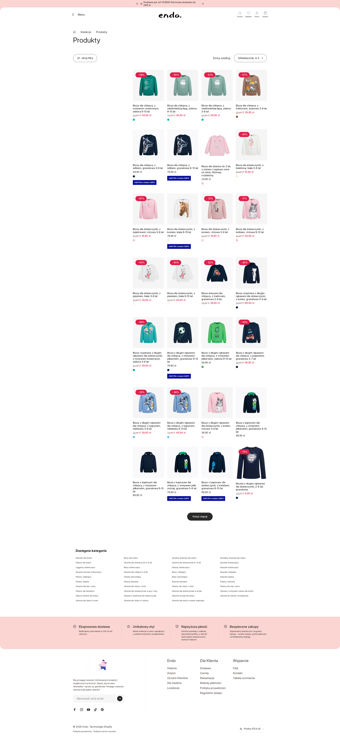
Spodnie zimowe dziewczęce (88, 572)
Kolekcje (86, 32)
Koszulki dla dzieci (84, 558)
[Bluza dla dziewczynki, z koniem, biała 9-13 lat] (182, 209)
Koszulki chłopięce (228, 572)
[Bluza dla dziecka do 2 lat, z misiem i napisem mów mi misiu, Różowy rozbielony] (217, 145)
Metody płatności (210, 683)
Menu (81, 14)
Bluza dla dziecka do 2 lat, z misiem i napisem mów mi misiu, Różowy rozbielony (216, 171)
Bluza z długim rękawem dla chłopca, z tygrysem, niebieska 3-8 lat (147, 425)
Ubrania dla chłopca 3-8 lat (136, 572)
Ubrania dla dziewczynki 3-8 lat (138, 562)
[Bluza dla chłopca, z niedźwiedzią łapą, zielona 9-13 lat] (182, 85)
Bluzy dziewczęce (132, 567)
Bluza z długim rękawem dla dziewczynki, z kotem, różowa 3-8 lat (216, 425)
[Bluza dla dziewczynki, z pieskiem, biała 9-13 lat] (182, 273)
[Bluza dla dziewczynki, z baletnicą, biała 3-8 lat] (251, 145)
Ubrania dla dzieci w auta (87, 600)
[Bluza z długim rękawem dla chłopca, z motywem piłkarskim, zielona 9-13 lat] (217, 332)
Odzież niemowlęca (132, 577)
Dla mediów (174, 683)
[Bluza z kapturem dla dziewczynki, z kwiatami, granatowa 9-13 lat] (217, 462)
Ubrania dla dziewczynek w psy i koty (141, 591)
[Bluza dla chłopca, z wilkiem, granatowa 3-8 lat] (148, 145)
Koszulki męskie (227, 577)
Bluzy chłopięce (179, 572)
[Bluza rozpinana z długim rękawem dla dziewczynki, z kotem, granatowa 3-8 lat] (251, 273)
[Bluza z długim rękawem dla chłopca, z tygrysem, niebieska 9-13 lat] (182, 402)
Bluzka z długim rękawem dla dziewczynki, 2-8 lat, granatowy (250, 486)
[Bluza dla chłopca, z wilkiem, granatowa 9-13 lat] (182, 145)
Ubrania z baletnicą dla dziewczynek (140, 596)
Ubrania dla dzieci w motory (136, 600)
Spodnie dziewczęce (229, 562)
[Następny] (203, 3)
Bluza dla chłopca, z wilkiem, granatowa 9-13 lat (182, 167)
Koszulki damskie (179, 581)
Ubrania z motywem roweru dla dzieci (237, 591)
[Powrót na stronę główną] (74, 32)
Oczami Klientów (177, 678)
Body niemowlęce (180, 577)
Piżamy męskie (82, 581)
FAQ (235, 668)
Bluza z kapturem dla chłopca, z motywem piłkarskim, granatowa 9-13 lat (251, 427)
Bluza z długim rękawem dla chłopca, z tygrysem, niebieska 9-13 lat (181, 425)
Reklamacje (207, 678)
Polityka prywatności (213, 688)
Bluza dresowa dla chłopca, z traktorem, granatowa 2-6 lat (213, 296)
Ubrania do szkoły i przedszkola (234, 596)
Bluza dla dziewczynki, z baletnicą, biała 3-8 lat (250, 167)
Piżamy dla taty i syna (230, 586)
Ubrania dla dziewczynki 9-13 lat (186, 562)
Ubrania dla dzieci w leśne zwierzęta (188, 600)
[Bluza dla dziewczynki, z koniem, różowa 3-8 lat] (217, 209)
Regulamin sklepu (211, 693)
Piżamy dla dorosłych (85, 591)
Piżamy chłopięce (83, 577)
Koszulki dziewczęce (229, 567)
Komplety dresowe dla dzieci (233, 558)
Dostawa (205, 668)
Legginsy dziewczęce (85, 567)
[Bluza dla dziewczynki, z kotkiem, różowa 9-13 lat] (251, 209)
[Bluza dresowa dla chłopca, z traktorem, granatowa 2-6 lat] (217, 273)
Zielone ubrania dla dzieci (87, 596)
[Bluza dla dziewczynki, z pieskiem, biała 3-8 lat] (148, 273)
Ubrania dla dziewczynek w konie (187, 591)
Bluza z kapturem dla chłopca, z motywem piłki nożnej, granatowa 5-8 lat (182, 485)
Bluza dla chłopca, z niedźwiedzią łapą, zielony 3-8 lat (216, 108)
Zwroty (204, 673)
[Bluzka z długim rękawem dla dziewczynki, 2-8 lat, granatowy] (251, 463)
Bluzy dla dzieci (131, 558)
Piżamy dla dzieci (83, 562)
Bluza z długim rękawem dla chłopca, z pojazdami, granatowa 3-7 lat (250, 355)
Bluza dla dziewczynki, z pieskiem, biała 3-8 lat (147, 295)
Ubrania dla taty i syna (85, 586)
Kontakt (237, 673)
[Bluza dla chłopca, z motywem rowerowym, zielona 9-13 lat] (148, 85)
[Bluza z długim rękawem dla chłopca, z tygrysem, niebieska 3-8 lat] (148, 402)
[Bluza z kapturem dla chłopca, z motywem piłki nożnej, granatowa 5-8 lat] (182, 462)
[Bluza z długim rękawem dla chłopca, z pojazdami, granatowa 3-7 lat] (251, 332)
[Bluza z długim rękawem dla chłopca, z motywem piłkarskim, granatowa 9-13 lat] (182, 332)
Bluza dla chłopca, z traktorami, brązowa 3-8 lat (251, 107)
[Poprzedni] (137, 3)
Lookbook (173, 688)
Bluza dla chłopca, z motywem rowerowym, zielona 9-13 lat (146, 108)
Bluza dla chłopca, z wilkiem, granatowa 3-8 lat (148, 167)
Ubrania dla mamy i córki (135, 586)
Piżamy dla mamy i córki (182, 586)
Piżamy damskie (131, 581)
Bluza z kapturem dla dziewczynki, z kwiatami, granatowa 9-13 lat (215, 485)
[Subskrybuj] (119, 698)
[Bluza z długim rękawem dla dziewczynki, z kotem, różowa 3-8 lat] (217, 402)
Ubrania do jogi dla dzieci (183, 596)
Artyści (171, 673)
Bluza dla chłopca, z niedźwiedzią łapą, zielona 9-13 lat (182, 108)
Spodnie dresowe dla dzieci (184, 558)
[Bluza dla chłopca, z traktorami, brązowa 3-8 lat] (251, 85)
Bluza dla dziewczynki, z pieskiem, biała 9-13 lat (181, 295)
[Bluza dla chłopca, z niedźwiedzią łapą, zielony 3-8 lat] (217, 85)
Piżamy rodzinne (227, 581)
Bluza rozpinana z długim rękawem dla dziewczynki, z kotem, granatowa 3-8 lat (251, 296)
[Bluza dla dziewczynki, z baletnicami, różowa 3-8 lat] (148, 209)
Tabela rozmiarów (244, 678)
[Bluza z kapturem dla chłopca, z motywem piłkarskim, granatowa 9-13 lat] (251, 402)
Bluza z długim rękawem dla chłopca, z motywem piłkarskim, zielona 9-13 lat (216, 355)
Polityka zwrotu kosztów (105, 731)
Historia (172, 668)
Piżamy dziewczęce (181, 567)
